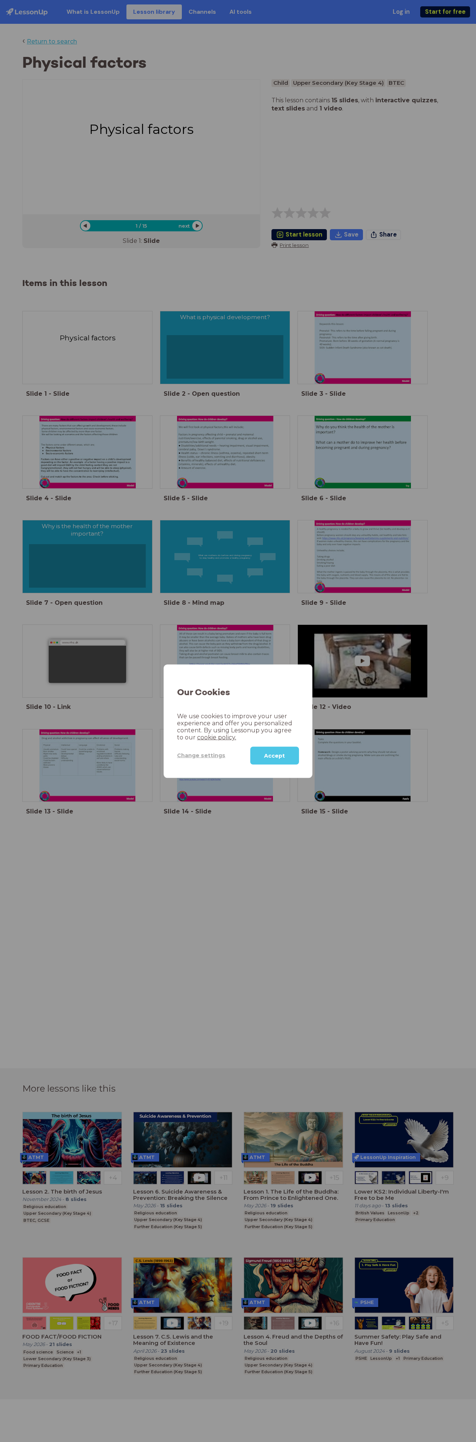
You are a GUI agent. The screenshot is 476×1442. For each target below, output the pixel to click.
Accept (274, 755)
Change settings (201, 755)
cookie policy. (216, 737)
